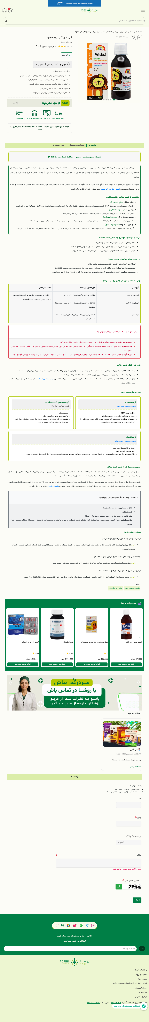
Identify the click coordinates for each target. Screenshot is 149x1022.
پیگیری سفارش (141, 996)
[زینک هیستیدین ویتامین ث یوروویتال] (92, 624)
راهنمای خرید (141, 970)
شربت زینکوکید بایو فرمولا (110, 189)
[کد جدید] (119, 886)
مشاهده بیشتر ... (134, 766)
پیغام (139, 855)
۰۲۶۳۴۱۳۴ (116, 1003)
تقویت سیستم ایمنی (101, 31)
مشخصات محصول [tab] (77, 145)
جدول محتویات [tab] (59, 145)
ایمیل (139, 817)
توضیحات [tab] (92, 145)
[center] (5, 21)
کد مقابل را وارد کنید (132, 880)
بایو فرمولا (65, 42)
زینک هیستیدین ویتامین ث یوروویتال (94, 642)
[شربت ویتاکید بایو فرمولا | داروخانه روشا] (74, 962)
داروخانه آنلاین (53, 486)
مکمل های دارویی (126, 31)
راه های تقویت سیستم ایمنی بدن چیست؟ (126, 760)
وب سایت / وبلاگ (133, 836)
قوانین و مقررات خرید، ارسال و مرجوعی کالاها (130, 983)
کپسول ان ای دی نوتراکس (30, 642)
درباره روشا (142, 979)
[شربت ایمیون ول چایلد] (126, 624)
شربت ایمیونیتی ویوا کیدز (126, 406)
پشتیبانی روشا (141, 988)
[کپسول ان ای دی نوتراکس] (23, 624)
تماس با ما (143, 992)
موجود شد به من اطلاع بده (51, 64)
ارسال (137, 900)
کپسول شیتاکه (68, 642)
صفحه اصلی (138, 31)
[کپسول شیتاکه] (57, 624)
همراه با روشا (141, 974)
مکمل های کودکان (115, 588)
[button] (8, 637)
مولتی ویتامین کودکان (46, 378)
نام (140, 799)
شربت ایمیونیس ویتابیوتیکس (125, 441)
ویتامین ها (114, 31)
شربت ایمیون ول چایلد (134, 642)
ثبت (142, 948)
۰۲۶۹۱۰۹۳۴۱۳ (93, 1003)
